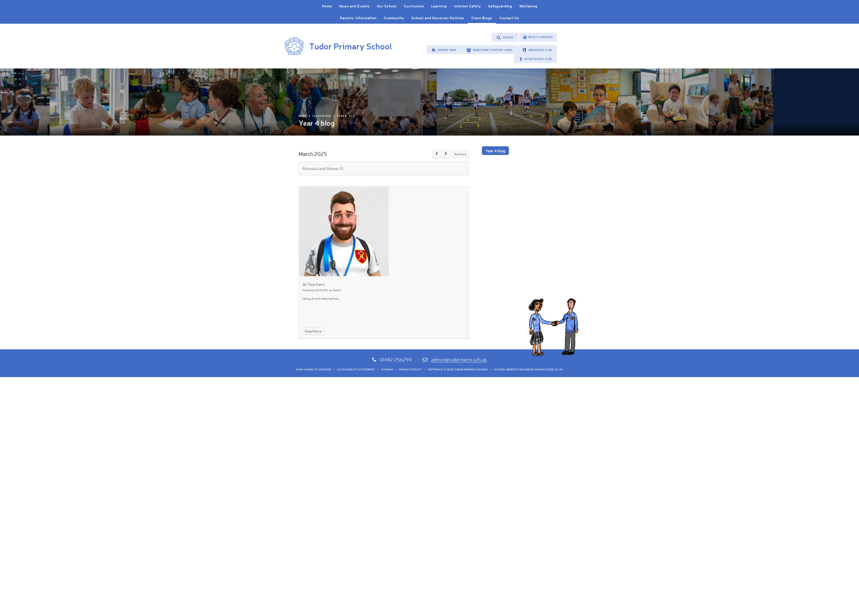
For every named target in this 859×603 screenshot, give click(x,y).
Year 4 (342, 115)
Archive (460, 154)
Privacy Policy (410, 369)
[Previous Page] (436, 154)
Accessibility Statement (356, 369)
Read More (313, 331)
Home (303, 115)
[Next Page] (445, 154)
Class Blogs (322, 115)
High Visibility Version (313, 369)
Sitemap (387, 369)
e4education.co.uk (548, 369)
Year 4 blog (495, 150)
